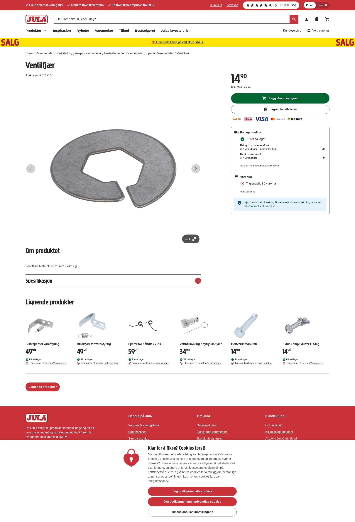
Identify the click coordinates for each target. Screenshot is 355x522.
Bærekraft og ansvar (210, 438)
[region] (177, 481)
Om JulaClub (274, 425)
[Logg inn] (306, 19)
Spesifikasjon (39, 280)
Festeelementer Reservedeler (123, 53)
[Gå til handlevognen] (327, 19)
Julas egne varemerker (212, 431)
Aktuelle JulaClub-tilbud (281, 438)
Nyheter (83, 30)
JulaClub (216, 5)
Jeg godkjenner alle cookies (192, 491)
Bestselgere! (145, 30)
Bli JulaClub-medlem (279, 431)
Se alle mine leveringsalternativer (259, 165)
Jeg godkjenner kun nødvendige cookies (192, 501)
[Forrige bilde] (30, 168)
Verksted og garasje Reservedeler (79, 53)
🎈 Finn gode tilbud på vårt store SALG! (178, 42)
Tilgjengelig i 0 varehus (47, 363)
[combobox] (176, 19)
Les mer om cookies (196, 476)
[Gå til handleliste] (316, 19)
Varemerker (104, 30)
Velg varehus (320, 30)
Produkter (33, 30)
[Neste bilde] (195, 168)
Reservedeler (44, 53)
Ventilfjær (183, 53)
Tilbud (124, 30)
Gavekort (232, 5)
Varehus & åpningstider (143, 425)
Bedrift (323, 5)
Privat (309, 5)
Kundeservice (292, 30)
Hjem (29, 53)
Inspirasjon (62, 30)
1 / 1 (187, 238)
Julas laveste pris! (175, 30)
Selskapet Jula (206, 425)
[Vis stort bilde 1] (113, 168)
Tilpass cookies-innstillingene (192, 512)
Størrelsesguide (138, 438)
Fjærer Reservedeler (160, 53)
